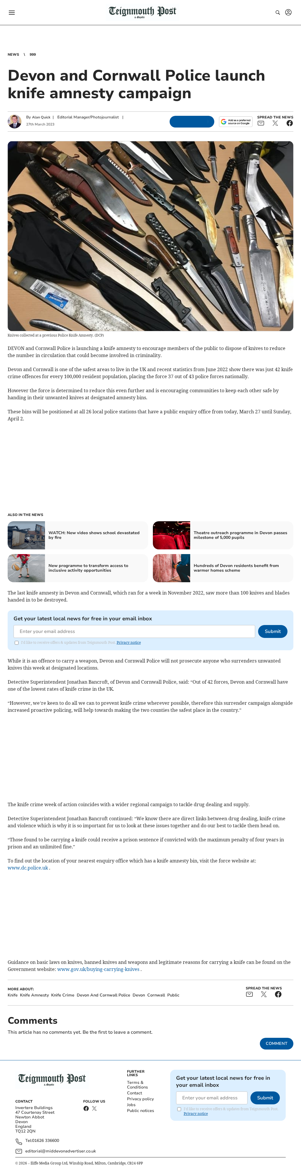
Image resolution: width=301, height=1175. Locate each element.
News (13, 54)
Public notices (140, 1110)
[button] (12, 13)
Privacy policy (140, 1099)
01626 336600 (45, 1140)
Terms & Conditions (137, 1085)
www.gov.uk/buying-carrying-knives (98, 969)
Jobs (131, 1105)
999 (33, 54)
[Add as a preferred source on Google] (235, 121)
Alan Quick (41, 117)
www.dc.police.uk (28, 868)
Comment (276, 1043)
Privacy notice (129, 642)
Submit (273, 631)
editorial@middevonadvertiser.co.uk (60, 1151)
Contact (134, 1093)
